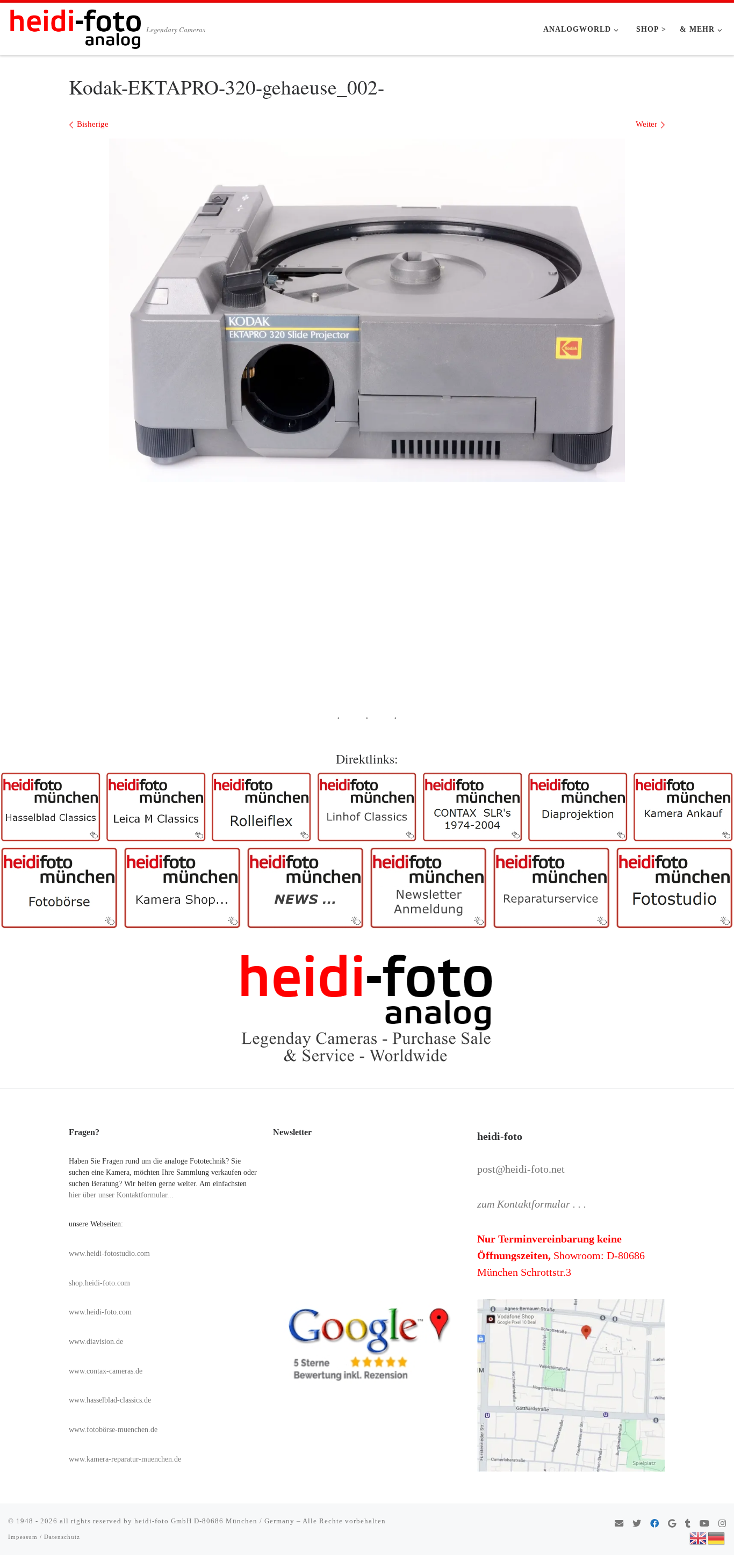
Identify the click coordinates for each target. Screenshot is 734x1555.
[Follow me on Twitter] (636, 1524)
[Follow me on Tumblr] (687, 1524)
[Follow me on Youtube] (704, 1524)
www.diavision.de (96, 1342)
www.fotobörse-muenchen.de (113, 1430)
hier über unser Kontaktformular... (121, 1195)
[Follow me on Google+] (672, 1524)
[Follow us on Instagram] (722, 1524)
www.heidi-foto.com (100, 1312)
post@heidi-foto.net (521, 1169)
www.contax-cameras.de (105, 1371)
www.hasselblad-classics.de (110, 1400)
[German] (717, 1537)
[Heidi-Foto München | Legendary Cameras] (75, 26)
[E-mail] (619, 1524)
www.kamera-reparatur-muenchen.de (125, 1459)
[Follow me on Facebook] (654, 1524)
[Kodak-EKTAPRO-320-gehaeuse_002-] (367, 310)
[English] (698, 1537)
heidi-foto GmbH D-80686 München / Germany (214, 1521)
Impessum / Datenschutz (44, 1537)
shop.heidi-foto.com (99, 1283)
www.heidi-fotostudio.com (109, 1253)
